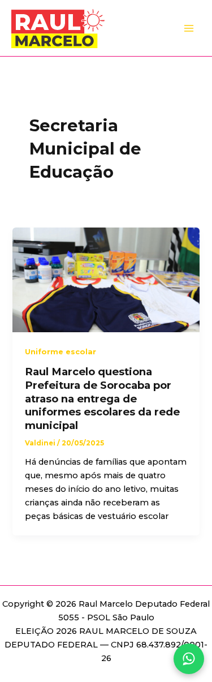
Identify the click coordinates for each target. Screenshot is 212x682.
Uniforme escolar (60, 352)
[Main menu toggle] (189, 28)
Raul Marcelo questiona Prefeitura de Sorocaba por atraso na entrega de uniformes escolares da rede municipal (102, 398)
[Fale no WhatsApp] (189, 659)
